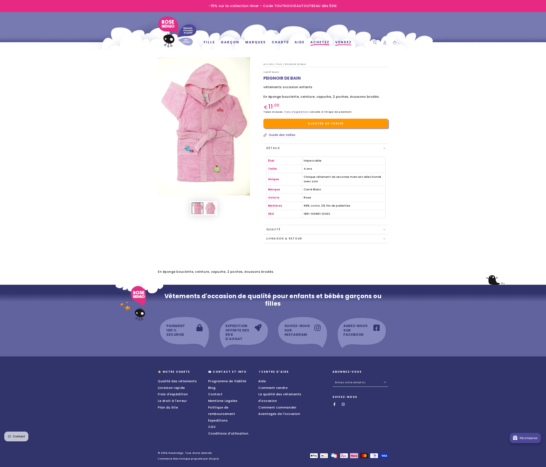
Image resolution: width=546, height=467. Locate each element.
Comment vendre (273, 388)
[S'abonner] (386, 382)
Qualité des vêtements (177, 381)
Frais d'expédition (296, 112)
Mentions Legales (223, 401)
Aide (262, 381)
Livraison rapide (171, 388)
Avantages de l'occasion (279, 414)
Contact (215, 394)
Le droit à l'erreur (172, 401)
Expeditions (218, 420)
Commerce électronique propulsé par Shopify (188, 458)
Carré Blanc (271, 72)
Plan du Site (168, 407)
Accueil (268, 64)
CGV (212, 427)
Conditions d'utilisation (228, 433)
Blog (212, 388)
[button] (375, 42)
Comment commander (277, 407)
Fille (280, 64)
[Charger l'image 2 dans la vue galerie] (210, 208)
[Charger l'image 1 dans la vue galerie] (197, 208)
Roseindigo (175, 453)
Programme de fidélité (227, 381)
